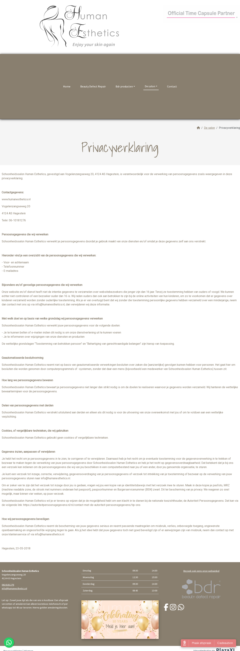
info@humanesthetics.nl (14, 588)
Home (66, 86)
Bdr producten (124, 86)
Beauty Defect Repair (93, 86)
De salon (150, 86)
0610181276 (8, 584)
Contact (172, 86)
